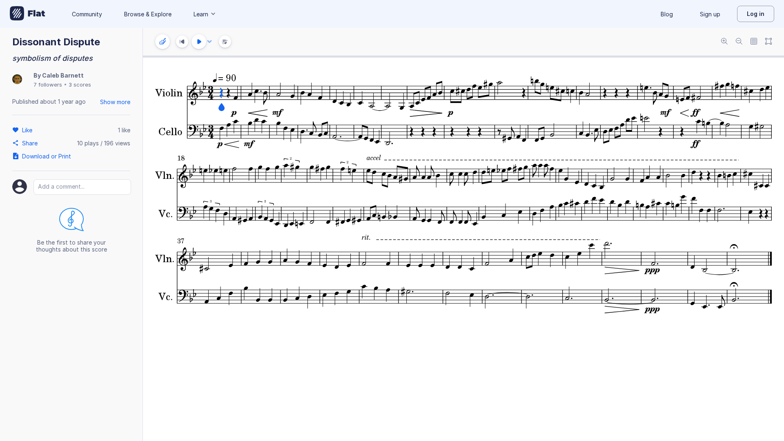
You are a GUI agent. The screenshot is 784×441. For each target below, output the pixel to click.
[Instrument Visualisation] (225, 42)
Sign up (710, 14)
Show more (115, 101)
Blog (667, 14)
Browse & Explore (148, 14)
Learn (201, 14)
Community (87, 14)
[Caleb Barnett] (17, 79)
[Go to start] (182, 42)
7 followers (47, 84)
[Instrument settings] (162, 41)
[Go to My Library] (27, 14)
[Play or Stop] (199, 41)
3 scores (80, 84)
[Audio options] (209, 41)
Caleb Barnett (63, 75)
